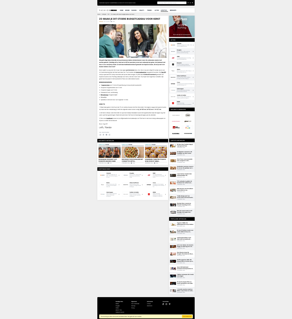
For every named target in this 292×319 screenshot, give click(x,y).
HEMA (117, 308)
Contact (149, 303)
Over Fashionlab (135, 303)
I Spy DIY (163, 72)
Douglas (118, 305)
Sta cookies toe (187, 316)
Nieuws (127, 10)
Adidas (117, 303)
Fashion (134, 10)
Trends (149, 10)
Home (121, 10)
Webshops (173, 10)
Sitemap (133, 305)
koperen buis (106, 85)
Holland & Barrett (120, 312)
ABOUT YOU (119, 310)
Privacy (133, 308)
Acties (157, 10)
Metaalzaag (104, 95)
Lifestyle (164, 10)
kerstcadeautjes (141, 72)
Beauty (141, 10)
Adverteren (149, 305)
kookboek (110, 118)
